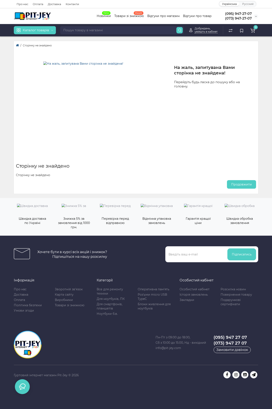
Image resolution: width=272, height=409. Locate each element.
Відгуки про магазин (163, 16)
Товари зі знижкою (129, 15)
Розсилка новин (233, 289)
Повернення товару (236, 294)
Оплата (38, 4)
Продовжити (241, 184)
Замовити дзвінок (232, 350)
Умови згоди (24, 310)
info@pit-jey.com (168, 348)
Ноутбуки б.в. (107, 314)
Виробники (64, 300)
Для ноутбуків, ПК (111, 299)
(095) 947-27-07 (238, 14)
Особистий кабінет (195, 289)
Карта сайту (64, 294)
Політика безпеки (28, 305)
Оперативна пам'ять (153, 289)
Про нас (22, 4)
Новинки (104, 15)
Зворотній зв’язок (69, 289)
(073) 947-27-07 (238, 18)
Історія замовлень (194, 294)
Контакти (72, 4)
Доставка (54, 4)
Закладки (187, 300)
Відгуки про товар (197, 16)
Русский (248, 4)
